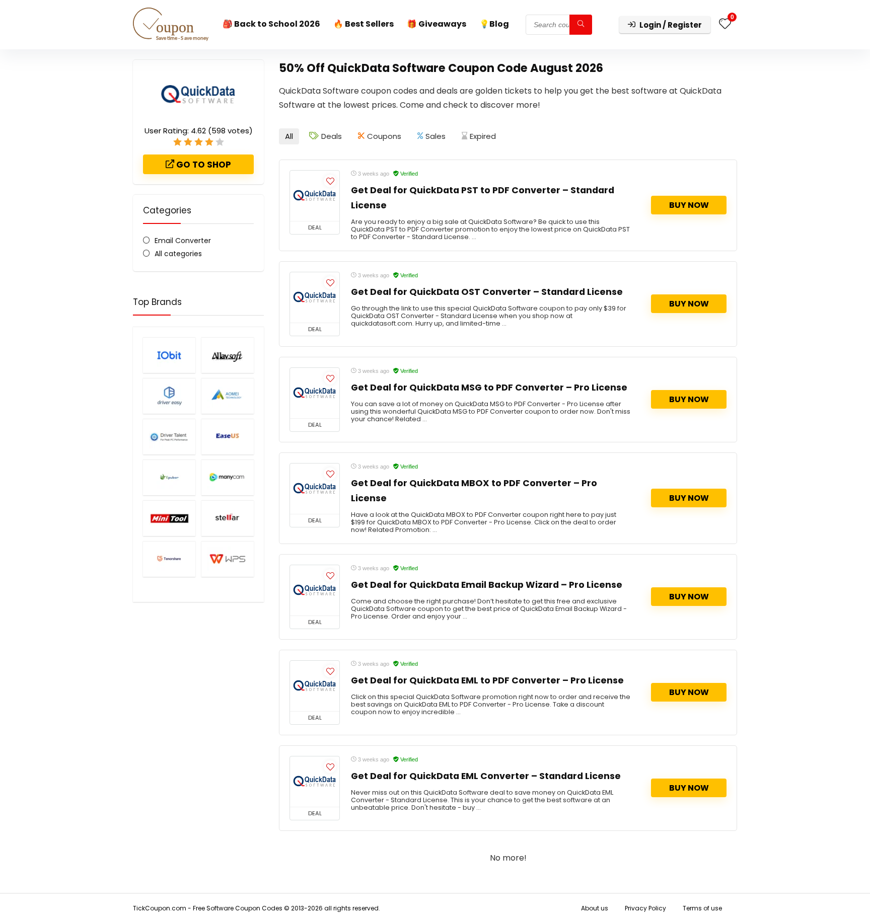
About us (594, 908)
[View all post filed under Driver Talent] (169, 436)
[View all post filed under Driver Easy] (169, 396)
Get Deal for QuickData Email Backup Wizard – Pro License (486, 585)
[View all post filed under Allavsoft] (227, 355)
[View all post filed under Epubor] (169, 477)
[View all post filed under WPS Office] (227, 559)
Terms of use (702, 908)
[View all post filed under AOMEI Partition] (227, 396)
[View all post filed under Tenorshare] (169, 559)
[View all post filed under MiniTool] (169, 518)
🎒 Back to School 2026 (271, 24)
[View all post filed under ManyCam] (227, 477)
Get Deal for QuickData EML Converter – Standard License (486, 776)
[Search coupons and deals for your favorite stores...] (580, 25)
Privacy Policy (645, 908)
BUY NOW (689, 205)
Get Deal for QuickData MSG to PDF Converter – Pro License (489, 387)
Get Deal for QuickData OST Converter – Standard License (487, 292)
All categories (178, 254)
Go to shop (202, 165)
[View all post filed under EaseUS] (227, 436)
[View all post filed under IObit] (169, 355)
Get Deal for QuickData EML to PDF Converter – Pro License (487, 680)
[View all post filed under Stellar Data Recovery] (227, 518)
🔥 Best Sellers (363, 24)
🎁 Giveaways (436, 24)
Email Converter (183, 241)
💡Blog (494, 24)
